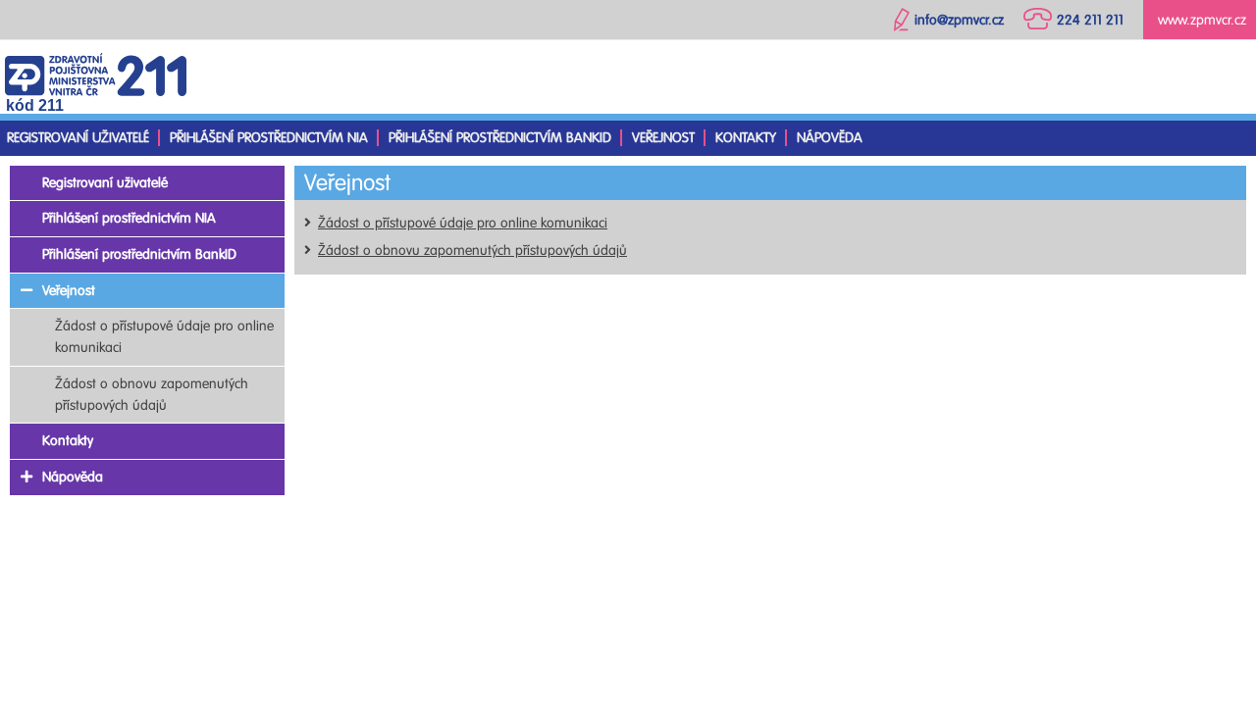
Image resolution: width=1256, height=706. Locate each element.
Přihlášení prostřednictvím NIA (269, 137)
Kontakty (745, 137)
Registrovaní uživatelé (78, 137)
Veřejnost (663, 137)
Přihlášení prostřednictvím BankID (500, 137)
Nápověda (830, 137)
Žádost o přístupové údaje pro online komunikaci (462, 223)
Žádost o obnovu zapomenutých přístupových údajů (472, 250)
